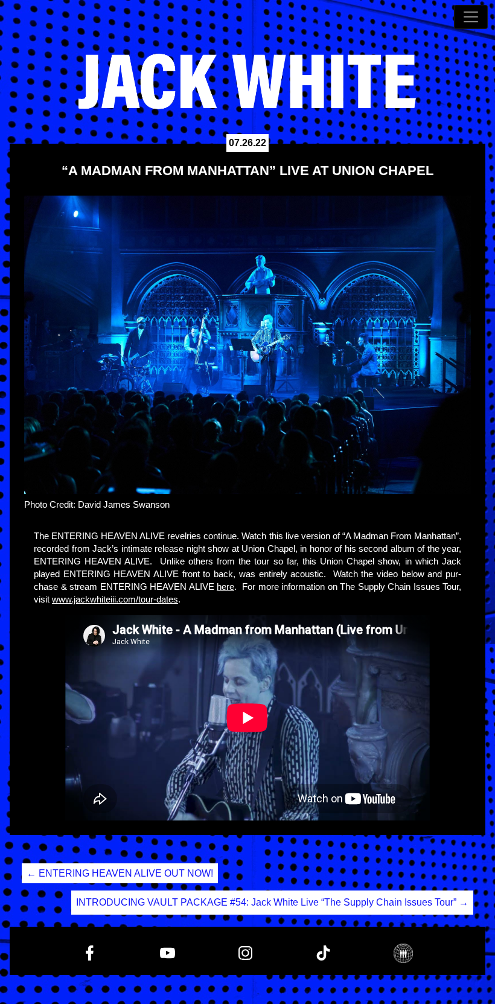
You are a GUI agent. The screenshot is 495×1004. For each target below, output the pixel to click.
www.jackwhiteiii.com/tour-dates (115, 599)
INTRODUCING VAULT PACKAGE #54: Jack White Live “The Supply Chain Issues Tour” (272, 902)
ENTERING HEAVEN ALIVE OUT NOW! (120, 873)
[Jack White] (247, 81)
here (225, 586)
